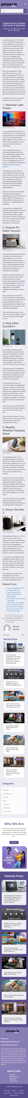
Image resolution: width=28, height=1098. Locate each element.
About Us (14, 1090)
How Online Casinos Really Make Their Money (12, 727)
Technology (17, 30)
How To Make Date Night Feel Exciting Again (12, 749)
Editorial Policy (14, 1095)
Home (11, 30)
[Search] (25, 11)
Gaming (5, 797)
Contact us (21, 1090)
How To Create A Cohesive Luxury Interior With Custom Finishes (13, 772)
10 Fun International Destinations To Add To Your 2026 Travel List (13, 705)
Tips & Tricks (7, 811)
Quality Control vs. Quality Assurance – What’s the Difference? (13, 683)
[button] (24, 4)
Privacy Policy (7, 1093)
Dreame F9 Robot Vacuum (12, 615)
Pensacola (6, 804)
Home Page (7, 1090)
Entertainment (7, 793)
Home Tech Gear (9, 617)
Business (5, 790)
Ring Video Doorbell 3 (15, 620)
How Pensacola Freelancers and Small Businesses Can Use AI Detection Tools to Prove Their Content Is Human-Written (13, 659)
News (4, 801)
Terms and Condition (18, 1093)
